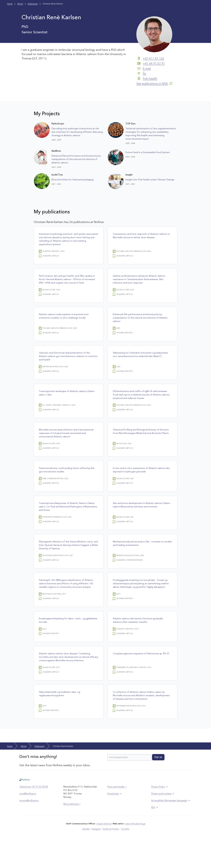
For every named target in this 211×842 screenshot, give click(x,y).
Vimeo (116, 829)
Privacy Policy (158, 787)
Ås (144, 73)
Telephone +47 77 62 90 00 (33, 787)
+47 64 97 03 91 (154, 63)
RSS (153, 807)
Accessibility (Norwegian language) (169, 801)
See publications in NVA (152, 83)
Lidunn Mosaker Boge (135, 824)
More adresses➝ (71, 804)
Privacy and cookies (161, 794)
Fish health (150, 78)
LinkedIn (86, 829)
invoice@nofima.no (29, 801)
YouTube (125, 829)
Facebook (107, 829)
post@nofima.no (27, 794)
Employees (113, 794)
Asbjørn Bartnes (103, 824)
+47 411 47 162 (153, 58)
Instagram (96, 829)
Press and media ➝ (116, 787)
